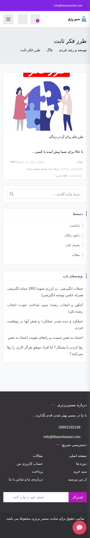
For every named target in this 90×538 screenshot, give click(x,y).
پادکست (75, 225)
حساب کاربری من (30, 463)
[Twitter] (31, 531)
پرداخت (37, 471)
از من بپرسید (77, 479)
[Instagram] (58, 531)
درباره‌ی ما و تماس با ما (26, 479)
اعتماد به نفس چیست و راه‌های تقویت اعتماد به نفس (45, 337)
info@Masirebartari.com (68, 5)
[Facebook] (37, 531)
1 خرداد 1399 (17, 162)
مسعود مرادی (34, 168)
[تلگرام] (44, 531)
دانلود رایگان (72, 235)
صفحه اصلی (78, 456)
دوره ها (81, 463)
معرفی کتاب (72, 245)
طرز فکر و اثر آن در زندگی (66, 137)
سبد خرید (80, 471)
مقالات (79, 162)
